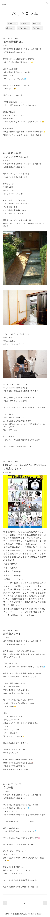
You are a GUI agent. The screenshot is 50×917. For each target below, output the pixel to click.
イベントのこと (23, 28)
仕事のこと (25, 23)
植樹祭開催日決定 (13, 41)
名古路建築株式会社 (19, 914)
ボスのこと (10, 28)
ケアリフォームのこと (16, 156)
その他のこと (37, 28)
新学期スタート (12, 633)
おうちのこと (12, 23)
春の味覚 (8, 787)
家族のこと (37, 23)
